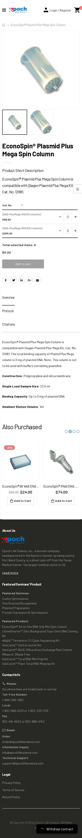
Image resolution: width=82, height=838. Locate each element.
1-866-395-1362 (13, 700)
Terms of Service (13, 790)
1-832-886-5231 (13, 711)
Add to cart (23, 264)
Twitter (13, 280)
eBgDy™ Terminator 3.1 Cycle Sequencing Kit (30, 640)
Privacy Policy (11, 783)
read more (10, 573)
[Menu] (4, 10)
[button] (66, 431)
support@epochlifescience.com (23, 763)
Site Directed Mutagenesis (19, 603)
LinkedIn (21, 280)
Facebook (5, 280)
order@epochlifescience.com (21, 742)
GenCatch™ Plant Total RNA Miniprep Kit (28, 663)
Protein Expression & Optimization (25, 612)
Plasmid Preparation (16, 608)
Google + (29, 280)
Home (3, 25)
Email (37, 280)
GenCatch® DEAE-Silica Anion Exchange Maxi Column (37, 650)
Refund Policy (11, 797)
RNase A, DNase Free (16, 654)
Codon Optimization (15, 598)
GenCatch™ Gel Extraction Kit (21, 645)
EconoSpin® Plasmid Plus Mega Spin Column (37, 150)
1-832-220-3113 (38, 711)
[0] (77, 10)
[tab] (8, 299)
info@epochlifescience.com (20, 752)
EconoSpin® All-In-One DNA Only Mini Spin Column (34, 626)
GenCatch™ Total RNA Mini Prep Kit (25, 659)
